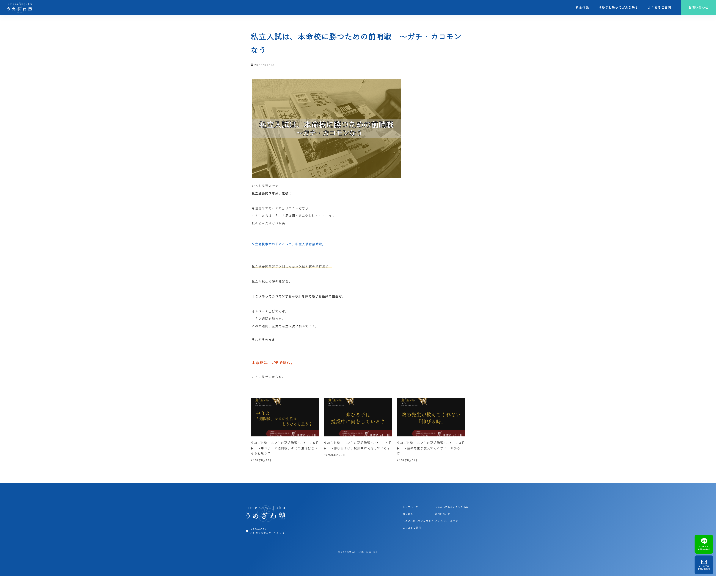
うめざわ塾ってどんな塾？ (618, 7)
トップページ (410, 507)
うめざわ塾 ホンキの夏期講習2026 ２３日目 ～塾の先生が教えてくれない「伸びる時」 (431, 448)
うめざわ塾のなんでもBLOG (451, 507)
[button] (698, 7)
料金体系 (582, 7)
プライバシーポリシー (448, 521)
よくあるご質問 (659, 7)
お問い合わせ (442, 514)
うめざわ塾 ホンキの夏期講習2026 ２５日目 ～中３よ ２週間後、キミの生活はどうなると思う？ (285, 448)
